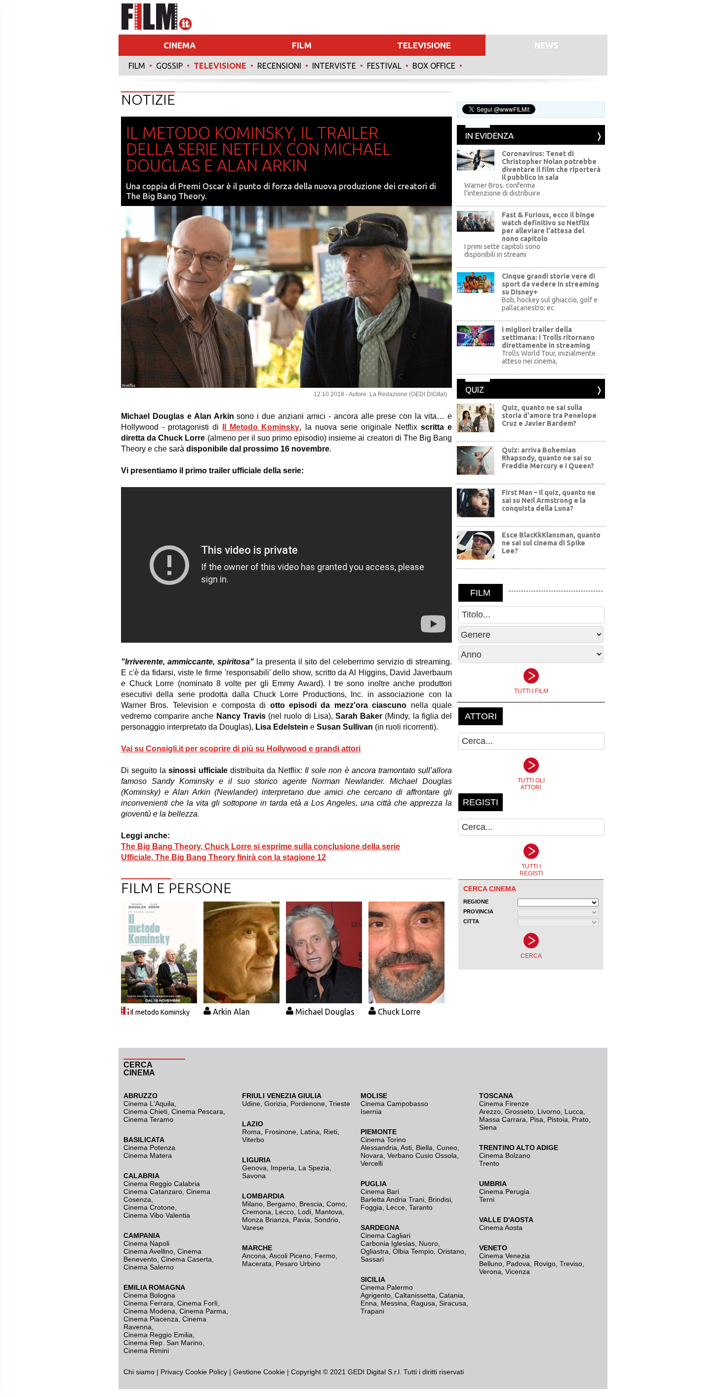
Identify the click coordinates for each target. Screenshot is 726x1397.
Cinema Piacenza (150, 1319)
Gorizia (275, 1104)
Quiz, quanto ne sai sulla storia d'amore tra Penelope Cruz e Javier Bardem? (549, 415)
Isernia (371, 1111)
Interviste (334, 65)
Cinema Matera (147, 1155)
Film (136, 65)
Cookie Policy (205, 1372)
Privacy (172, 1372)
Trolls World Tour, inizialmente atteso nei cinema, (549, 357)
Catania (451, 1295)
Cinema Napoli (146, 1243)
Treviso (571, 1264)
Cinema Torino (383, 1140)
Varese (253, 1228)
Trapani (372, 1311)
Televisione (220, 65)
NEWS (546, 45)
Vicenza (517, 1271)
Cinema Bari (380, 1191)
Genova (254, 1168)
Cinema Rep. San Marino (162, 1343)
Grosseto (519, 1111)
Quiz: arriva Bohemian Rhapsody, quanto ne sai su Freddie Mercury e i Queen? (548, 458)
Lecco (284, 1212)
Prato (580, 1119)
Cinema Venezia (504, 1256)
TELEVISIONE (424, 45)
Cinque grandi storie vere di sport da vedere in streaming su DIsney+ (550, 284)
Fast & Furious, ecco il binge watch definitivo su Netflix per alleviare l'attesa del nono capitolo (548, 227)
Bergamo (281, 1204)
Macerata (257, 1264)
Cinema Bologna (149, 1295)
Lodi (304, 1212)
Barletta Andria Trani (392, 1199)
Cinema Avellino (148, 1251)
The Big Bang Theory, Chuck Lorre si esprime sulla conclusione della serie (260, 846)
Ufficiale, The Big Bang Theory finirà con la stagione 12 (223, 857)
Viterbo (253, 1140)
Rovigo (545, 1264)
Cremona (256, 1212)
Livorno (549, 1111)
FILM (302, 45)
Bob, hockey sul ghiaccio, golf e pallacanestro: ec (550, 304)
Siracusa (452, 1303)
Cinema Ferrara (148, 1303)
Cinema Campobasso (394, 1104)
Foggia (371, 1207)
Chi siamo (139, 1372)
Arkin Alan (231, 1011)
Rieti (330, 1132)
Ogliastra (375, 1251)
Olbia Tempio (413, 1251)
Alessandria (379, 1147)
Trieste (339, 1104)
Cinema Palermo (387, 1287)
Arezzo (490, 1111)
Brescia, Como (322, 1204)
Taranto (421, 1207)
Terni (486, 1199)
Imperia (282, 1168)
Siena (488, 1127)
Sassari (372, 1259)
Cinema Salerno (148, 1267)
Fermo (325, 1256)
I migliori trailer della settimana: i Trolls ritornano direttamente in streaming (548, 337)
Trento (489, 1163)
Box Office (433, 65)
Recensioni (279, 65)
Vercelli (372, 1163)
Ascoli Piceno (290, 1256)
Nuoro (428, 1243)
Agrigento (376, 1295)
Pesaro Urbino (298, 1264)
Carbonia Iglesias (388, 1243)
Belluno (490, 1264)
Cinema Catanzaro (152, 1191)
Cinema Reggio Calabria (161, 1184)
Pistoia (557, 1119)
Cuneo (447, 1147)
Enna (369, 1303)
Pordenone (307, 1104)
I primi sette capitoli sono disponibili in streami (502, 250)
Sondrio (326, 1220)
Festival (384, 65)
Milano (252, 1204)
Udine (251, 1104)
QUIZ (474, 389)
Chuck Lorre (399, 1011)
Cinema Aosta (501, 1228)
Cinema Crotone (149, 1207)
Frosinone (280, 1132)
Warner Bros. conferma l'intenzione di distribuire (502, 189)
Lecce (395, 1207)
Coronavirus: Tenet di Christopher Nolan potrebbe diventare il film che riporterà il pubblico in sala (551, 165)
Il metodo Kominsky (160, 1012)
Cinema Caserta (186, 1259)
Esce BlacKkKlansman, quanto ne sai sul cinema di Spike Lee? (551, 543)
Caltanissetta (415, 1295)
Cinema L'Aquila (148, 1104)
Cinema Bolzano (504, 1155)
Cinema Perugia (504, 1191)
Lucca (574, 1111)
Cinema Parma (202, 1311)
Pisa (536, 1119)
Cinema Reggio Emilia (158, 1335)
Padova (518, 1264)
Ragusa (423, 1303)
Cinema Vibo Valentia (156, 1215)
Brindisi (439, 1199)
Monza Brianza (265, 1220)
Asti (406, 1147)
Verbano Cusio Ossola (422, 1155)
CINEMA (179, 45)
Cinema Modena (149, 1311)
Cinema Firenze (504, 1104)
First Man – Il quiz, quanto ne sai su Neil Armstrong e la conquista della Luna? (549, 500)
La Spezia (313, 1168)
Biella (424, 1147)
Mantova (328, 1212)
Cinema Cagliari (385, 1235)
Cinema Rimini (146, 1351)
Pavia (301, 1220)
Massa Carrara (502, 1119)
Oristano (451, 1251)
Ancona (254, 1256)
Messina (394, 1303)
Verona (490, 1271)
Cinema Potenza (149, 1147)
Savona (254, 1176)
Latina (310, 1132)
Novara (372, 1155)
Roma (251, 1132)
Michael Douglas (325, 1011)
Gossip (169, 65)
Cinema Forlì (197, 1303)
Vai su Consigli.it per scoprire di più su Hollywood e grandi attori (241, 748)
